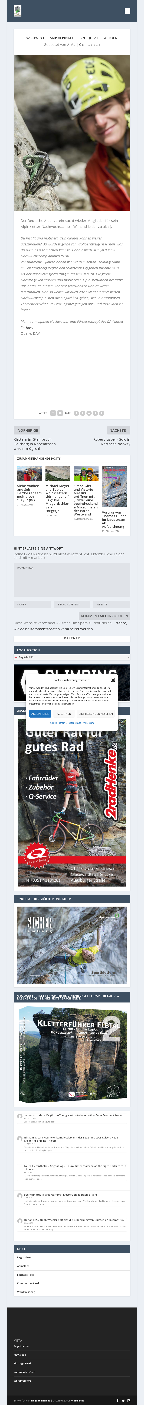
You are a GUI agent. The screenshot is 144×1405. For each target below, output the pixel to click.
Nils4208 (29, 1137)
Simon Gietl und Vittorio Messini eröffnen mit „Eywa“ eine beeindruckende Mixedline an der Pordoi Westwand (86, 500)
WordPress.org (26, 1292)
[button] (113, 680)
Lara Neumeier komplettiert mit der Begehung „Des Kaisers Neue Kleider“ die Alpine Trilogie (71, 1139)
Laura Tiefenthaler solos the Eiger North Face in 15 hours (75, 1167)
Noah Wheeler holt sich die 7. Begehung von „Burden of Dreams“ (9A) (82, 1220)
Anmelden (23, 1266)
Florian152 (30, 1220)
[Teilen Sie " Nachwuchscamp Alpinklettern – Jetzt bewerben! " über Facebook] (53, 413)
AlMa (71, 44)
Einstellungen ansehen (96, 713)
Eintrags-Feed (25, 1274)
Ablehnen (64, 713)
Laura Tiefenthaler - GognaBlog (43, 1166)
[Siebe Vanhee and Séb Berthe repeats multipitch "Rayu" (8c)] (29, 473)
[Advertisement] (72, 364)
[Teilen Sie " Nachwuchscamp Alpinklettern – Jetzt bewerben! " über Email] (60, 413)
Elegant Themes (40, 1400)
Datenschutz (74, 722)
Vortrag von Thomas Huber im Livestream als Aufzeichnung (114, 519)
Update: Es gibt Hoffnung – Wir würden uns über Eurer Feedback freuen (79, 1115)
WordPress (77, 1400)
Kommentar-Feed (28, 1283)
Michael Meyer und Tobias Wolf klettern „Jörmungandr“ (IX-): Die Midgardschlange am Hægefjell (57, 498)
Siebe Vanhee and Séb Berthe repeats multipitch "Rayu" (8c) (29, 493)
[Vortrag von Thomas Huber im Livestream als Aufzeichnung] (114, 486)
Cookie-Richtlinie (58, 722)
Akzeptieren (40, 713)
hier (29, 327)
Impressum (88, 722)
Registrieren (24, 1257)
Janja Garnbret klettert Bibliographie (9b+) (70, 1194)
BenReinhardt (32, 1194)
